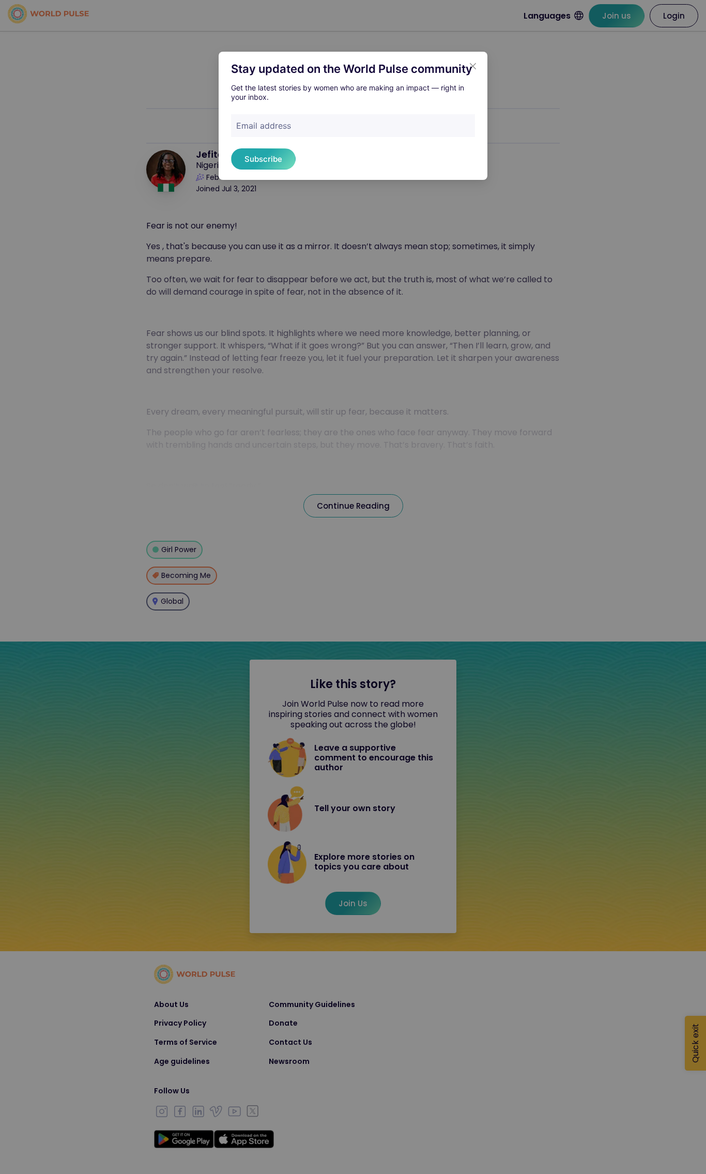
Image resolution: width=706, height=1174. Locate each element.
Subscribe (263, 159)
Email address (263, 125)
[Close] (473, 66)
